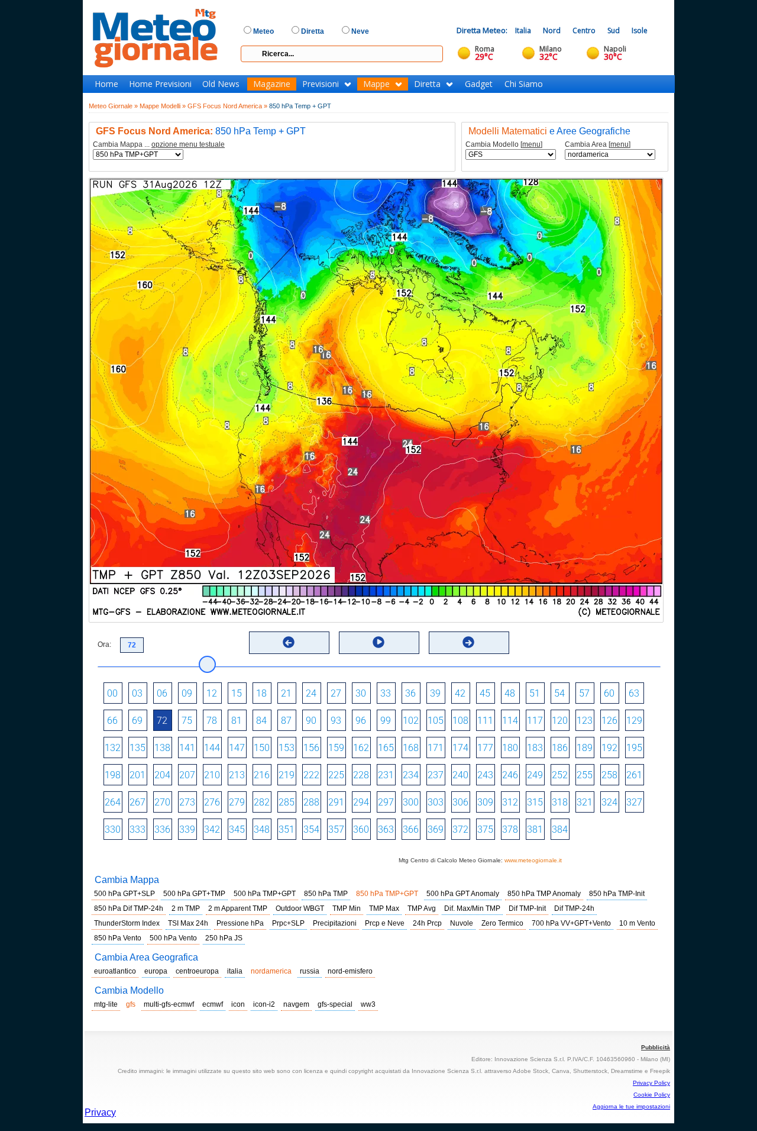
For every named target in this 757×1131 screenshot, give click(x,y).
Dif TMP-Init (527, 908)
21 (286, 693)
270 (162, 802)
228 (361, 775)
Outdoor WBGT (300, 908)
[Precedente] (289, 642)
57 (584, 693)
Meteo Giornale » (113, 105)
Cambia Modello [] (503, 145)
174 (460, 747)
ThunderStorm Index (127, 923)
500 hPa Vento (173, 938)
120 (560, 720)
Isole (640, 30)
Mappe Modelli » (163, 105)
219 (287, 775)
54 (559, 693)
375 (485, 829)
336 (162, 829)
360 (361, 829)
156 (311, 747)
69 (137, 720)
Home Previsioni (160, 84)
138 (162, 747)
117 (535, 720)
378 (510, 829)
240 (460, 775)
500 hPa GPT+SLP (124, 894)
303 (436, 802)
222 (311, 775)
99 (385, 720)
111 (485, 720)
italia (234, 971)
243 (485, 775)
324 (609, 802)
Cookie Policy (651, 1094)
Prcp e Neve (385, 923)
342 (212, 829)
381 (535, 829)
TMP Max (384, 908)
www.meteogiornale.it (533, 860)
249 (535, 775)
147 (237, 747)
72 (162, 720)
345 (237, 829)
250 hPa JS (223, 938)
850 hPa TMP (326, 894)
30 (360, 693)
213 (237, 775)
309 (485, 802)
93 (336, 720)
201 (137, 775)
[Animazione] (378, 642)
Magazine (271, 84)
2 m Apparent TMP (237, 908)
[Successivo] (468, 642)
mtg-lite (106, 1004)
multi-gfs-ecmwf (169, 1004)
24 (311, 693)
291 (336, 802)
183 (535, 747)
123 (585, 720)
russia (309, 971)
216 (262, 775)
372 (460, 829)
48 (509, 693)
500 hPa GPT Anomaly (462, 894)
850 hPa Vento (117, 938)
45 (485, 693)
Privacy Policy (651, 1083)
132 (113, 747)
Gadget (479, 84)
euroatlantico (115, 971)
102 (411, 720)
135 (137, 747)
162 (361, 747)
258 (609, 775)
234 (411, 775)
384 (560, 829)
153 (287, 747)
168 (411, 747)
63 (634, 693)
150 (262, 747)
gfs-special (335, 1004)
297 (386, 802)
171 (436, 747)
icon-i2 (264, 1004)
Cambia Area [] (597, 145)
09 (187, 693)
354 (311, 829)
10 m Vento (637, 923)
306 (460, 802)
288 (311, 802)
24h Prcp (427, 923)
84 (261, 720)
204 (162, 775)
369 (436, 829)
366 (411, 829)
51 (534, 693)
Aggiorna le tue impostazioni (631, 1106)
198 (113, 775)
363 (386, 829)
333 (137, 829)
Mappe (376, 84)
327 (634, 802)
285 (287, 802)
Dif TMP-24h (574, 908)
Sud (613, 30)
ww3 (368, 1004)
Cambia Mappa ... (159, 145)
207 (187, 775)
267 (137, 802)
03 (137, 693)
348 (262, 829)
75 (187, 720)
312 (510, 802)
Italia (523, 30)
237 (436, 775)
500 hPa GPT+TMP (194, 894)
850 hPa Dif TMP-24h (128, 908)
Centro (584, 30)
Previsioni (320, 84)
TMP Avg (421, 908)
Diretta (427, 84)
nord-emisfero (350, 971)
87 (286, 720)
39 (435, 693)
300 (411, 802)
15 (236, 693)
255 (585, 775)
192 (609, 747)
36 (410, 693)
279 (237, 802)
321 (585, 802)
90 (311, 720)
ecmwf (212, 1004)
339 (187, 829)
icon (238, 1004)
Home (106, 84)
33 (385, 693)
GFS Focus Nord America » (227, 105)
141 (187, 747)
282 (262, 802)
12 (211, 693)
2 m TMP (186, 908)
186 (560, 747)
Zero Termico (502, 923)
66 (112, 720)
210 (212, 775)
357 (336, 829)
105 (436, 720)
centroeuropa (197, 971)
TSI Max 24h (188, 923)
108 (460, 720)
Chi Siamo (523, 84)
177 (485, 747)
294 (361, 802)
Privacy (100, 1112)
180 (510, 747)
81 (236, 720)
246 (510, 775)
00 (112, 693)
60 (609, 693)
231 (386, 775)
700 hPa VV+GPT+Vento (571, 923)
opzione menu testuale (188, 144)
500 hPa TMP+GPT (265, 894)
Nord (552, 30)
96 (360, 720)
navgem (296, 1004)
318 (560, 802)
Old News (221, 84)
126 (609, 720)
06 (162, 693)
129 (634, 720)
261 (634, 775)
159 (336, 747)
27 (336, 693)
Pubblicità (655, 1047)
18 (261, 693)
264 (113, 802)
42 (460, 693)
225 (336, 775)
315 (535, 802)
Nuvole (461, 923)
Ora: (104, 644)
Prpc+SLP (288, 923)
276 (212, 802)
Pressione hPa (240, 923)
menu (531, 144)
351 (287, 829)
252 (560, 775)
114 (510, 720)
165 (386, 747)
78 (211, 720)
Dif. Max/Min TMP (472, 908)
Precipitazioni (335, 923)
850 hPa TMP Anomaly (544, 894)
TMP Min (346, 908)
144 (212, 747)
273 (187, 802)
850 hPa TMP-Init (617, 894)
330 (113, 829)
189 (585, 747)
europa (155, 971)
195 (634, 747)
